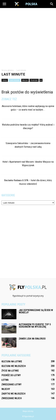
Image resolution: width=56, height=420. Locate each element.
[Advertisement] (28, 37)
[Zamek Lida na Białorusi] (8, 343)
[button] (52, 4)
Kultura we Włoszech (13, 366)
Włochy (5, 389)
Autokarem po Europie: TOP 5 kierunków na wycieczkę (35, 325)
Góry (5, 80)
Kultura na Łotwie (11, 361)
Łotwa (5, 379)
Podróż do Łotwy (11, 375)
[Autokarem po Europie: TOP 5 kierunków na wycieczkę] (8, 328)
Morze (25, 80)
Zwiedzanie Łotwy (11, 384)
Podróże (34, 80)
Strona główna (7, 70)
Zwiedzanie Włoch (11, 398)
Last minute (14, 80)
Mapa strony (28, 411)
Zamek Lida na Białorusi (32, 338)
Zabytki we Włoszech (13, 393)
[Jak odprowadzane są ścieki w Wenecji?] (8, 314)
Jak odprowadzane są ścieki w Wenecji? (36, 311)
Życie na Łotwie (10, 370)
